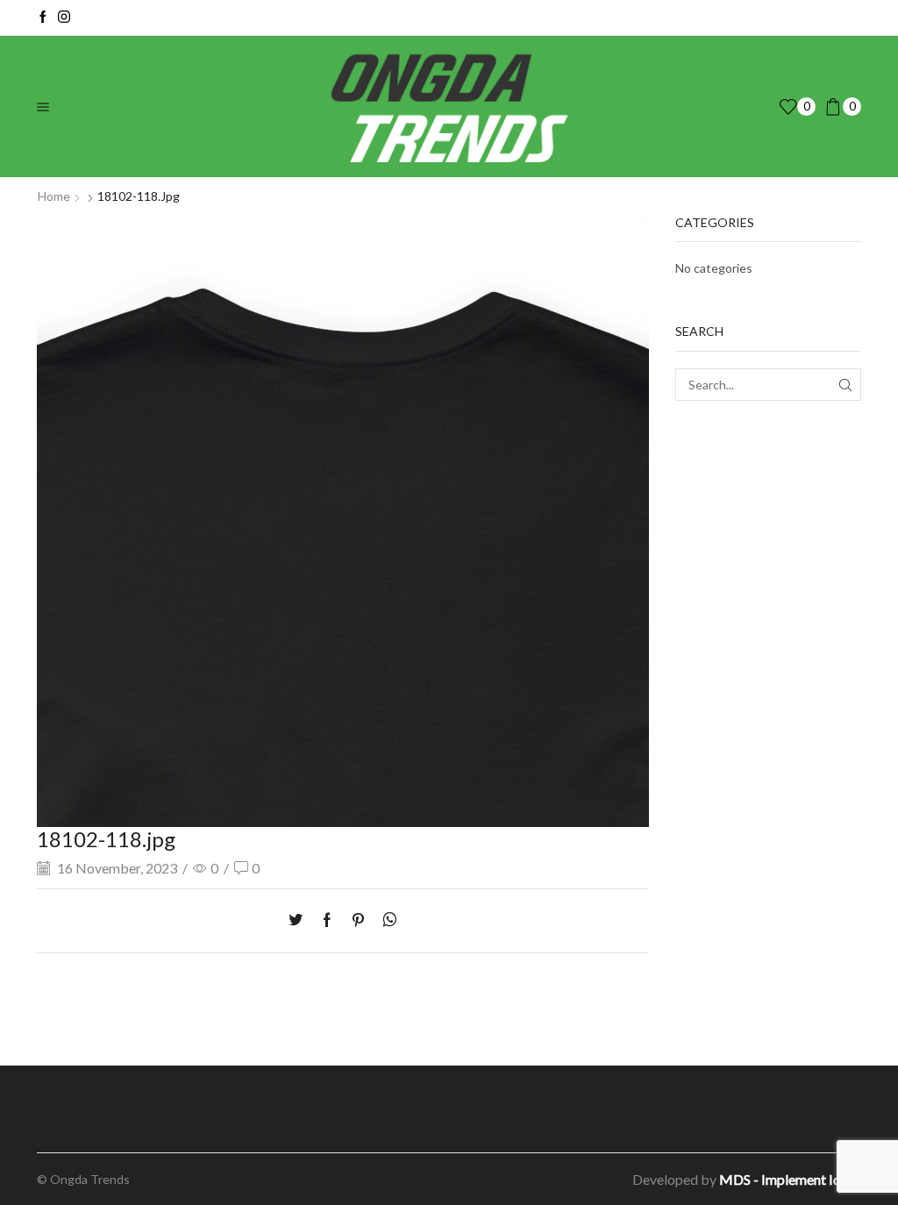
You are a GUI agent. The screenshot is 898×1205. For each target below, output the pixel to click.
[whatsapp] (385, 920)
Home (54, 196)
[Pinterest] (358, 920)
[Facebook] (43, 18)
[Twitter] (300, 920)
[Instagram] (64, 18)
